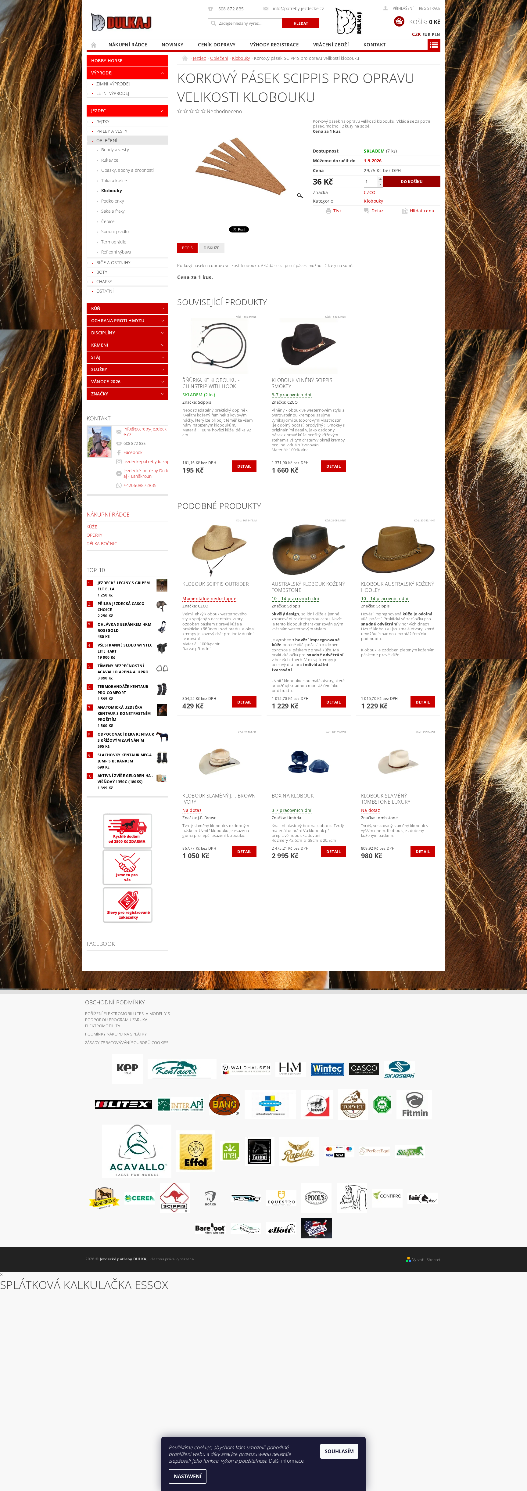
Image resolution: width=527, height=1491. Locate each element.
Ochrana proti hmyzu (117, 320)
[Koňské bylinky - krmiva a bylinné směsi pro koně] (246, 1228)
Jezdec (98, 110)
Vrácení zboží (331, 44)
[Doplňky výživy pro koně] (230, 1151)
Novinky (172, 44)
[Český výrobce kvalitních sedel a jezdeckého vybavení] (182, 1068)
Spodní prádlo (115, 231)
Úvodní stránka (94, 44)
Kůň (96, 308)
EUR (426, 34)
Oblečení (106, 140)
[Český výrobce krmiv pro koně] (414, 1104)
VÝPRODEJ (102, 73)
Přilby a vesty (111, 131)
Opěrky (94, 535)
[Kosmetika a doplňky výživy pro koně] (270, 1104)
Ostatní (105, 291)
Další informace (286, 1460)
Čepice (108, 221)
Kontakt (374, 44)
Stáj (95, 357)
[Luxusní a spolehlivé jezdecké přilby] (364, 1068)
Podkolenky (112, 201)
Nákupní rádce (128, 44)
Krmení (99, 345)
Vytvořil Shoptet (426, 1259)
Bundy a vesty (115, 150)
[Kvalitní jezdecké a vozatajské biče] (382, 1104)
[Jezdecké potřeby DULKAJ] (120, 22)
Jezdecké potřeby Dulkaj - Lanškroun (146, 473)
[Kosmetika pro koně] (317, 1104)
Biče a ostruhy (113, 262)
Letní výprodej (112, 93)
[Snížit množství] (380, 184)
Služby (99, 369)
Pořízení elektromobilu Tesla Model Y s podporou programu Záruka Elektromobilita (127, 1019)
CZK (416, 34)
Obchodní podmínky (115, 1002)
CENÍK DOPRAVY (216, 44)
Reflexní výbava (116, 252)
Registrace (429, 8)
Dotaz (377, 211)
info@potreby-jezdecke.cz (145, 431)
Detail (244, 466)
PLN (436, 34)
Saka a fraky (113, 211)
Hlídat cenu (422, 211)
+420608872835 (140, 485)
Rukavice (110, 160)
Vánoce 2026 (106, 381)
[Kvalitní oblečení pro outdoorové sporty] (399, 1068)
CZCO (369, 192)
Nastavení (187, 1476)
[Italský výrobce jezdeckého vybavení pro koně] (136, 1151)
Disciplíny (103, 333)
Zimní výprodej (113, 84)
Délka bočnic (102, 543)
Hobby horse (107, 60)
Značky (99, 394)
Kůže (92, 527)
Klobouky (111, 190)
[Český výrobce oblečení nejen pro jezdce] (123, 1104)
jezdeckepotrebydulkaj (146, 461)
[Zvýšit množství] (380, 179)
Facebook (133, 452)
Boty (101, 272)
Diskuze (211, 247)
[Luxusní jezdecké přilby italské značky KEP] (127, 1068)
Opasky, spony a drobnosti (127, 170)
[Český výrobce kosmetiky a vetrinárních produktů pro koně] (353, 1104)
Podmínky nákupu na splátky (116, 1034)
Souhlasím (339, 1451)
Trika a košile (114, 180)
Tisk (337, 211)
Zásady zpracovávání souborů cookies (126, 1042)
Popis (187, 247)
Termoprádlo (114, 242)
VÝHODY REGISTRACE (274, 44)
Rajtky (102, 121)
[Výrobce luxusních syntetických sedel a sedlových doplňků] (327, 1068)
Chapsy (104, 281)
